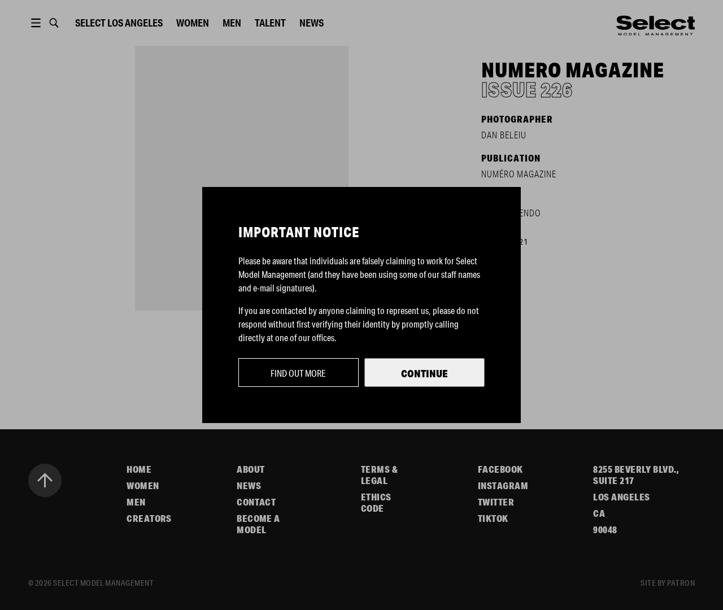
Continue (424, 373)
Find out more (298, 373)
